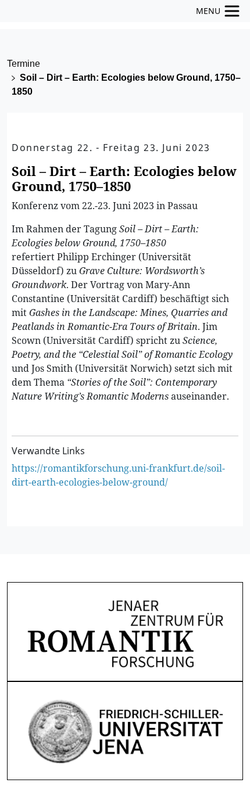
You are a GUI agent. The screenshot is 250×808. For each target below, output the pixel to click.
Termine (23, 64)
